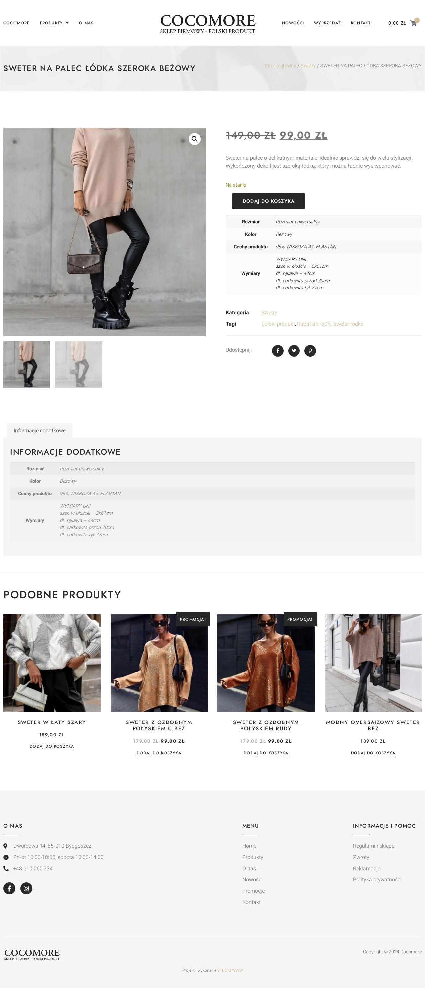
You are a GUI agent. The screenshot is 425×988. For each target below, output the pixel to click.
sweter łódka (349, 324)
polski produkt (278, 324)
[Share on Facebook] (278, 351)
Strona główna (280, 65)
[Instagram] (26, 888)
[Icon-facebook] (9, 888)
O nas (86, 23)
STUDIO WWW (230, 970)
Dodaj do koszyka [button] (52, 746)
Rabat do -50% (314, 324)
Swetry (308, 65)
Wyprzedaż (327, 23)
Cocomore (16, 23)
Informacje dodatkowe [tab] (40, 431)
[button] (195, 139)
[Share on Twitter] (294, 351)
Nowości (293, 23)
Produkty (51, 23)
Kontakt (361, 23)
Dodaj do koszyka (269, 201)
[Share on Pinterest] (310, 351)
